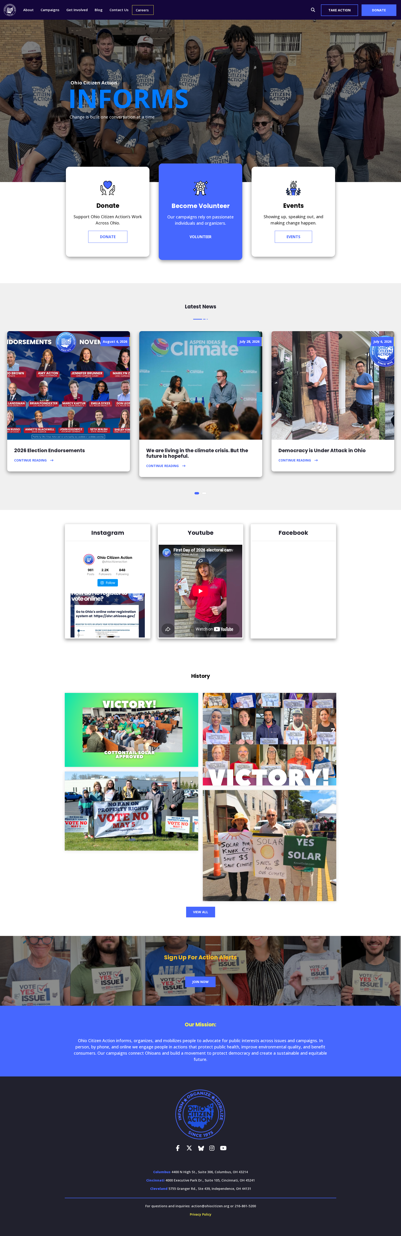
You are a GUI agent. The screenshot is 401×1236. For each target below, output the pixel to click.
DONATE (379, 10)
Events (293, 236)
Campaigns (50, 9)
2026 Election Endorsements (49, 450)
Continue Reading (30, 460)
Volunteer (200, 236)
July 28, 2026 (249, 341)
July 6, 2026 (382, 341)
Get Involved (77, 9)
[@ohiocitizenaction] (89, 559)
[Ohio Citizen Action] (9, 10)
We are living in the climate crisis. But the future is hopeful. (197, 453)
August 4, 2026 (115, 341)
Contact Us (119, 9)
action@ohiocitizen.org (210, 1206)
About (28, 9)
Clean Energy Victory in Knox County (269, 846)
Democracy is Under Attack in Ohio (322, 450)
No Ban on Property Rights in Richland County (131, 812)
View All (200, 912)
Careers (142, 10)
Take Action (339, 10)
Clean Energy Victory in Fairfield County (131, 730)
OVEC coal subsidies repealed (269, 739)
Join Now (200, 982)
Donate (108, 236)
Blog (99, 9)
